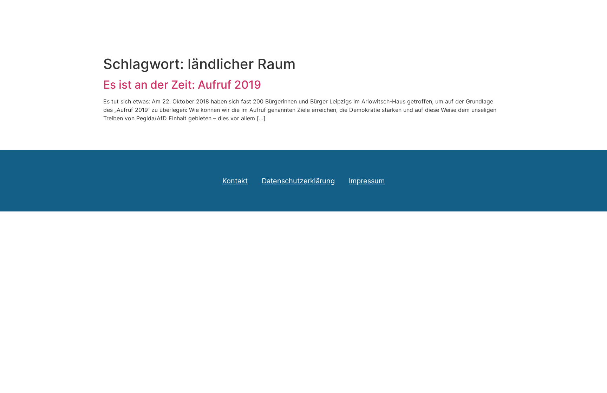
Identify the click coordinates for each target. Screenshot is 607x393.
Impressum (367, 181)
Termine (459, 13)
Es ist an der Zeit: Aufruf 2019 (182, 84)
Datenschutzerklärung (298, 181)
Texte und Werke (404, 13)
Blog (354, 13)
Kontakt (526, 13)
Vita (493, 13)
